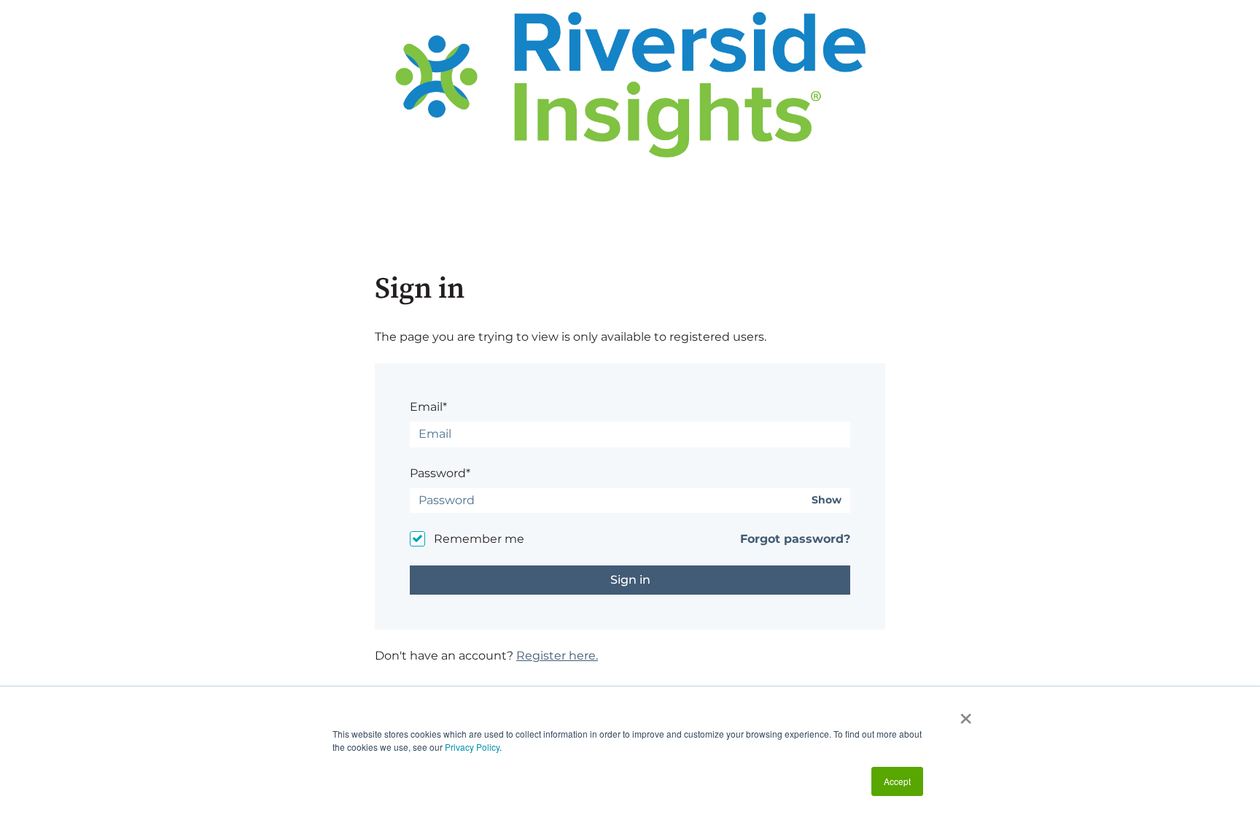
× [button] (965, 713)
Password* (440, 473)
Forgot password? (795, 539)
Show (826, 500)
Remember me (479, 539)
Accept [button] (897, 781)
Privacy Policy (472, 747)
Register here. (557, 656)
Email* (428, 407)
